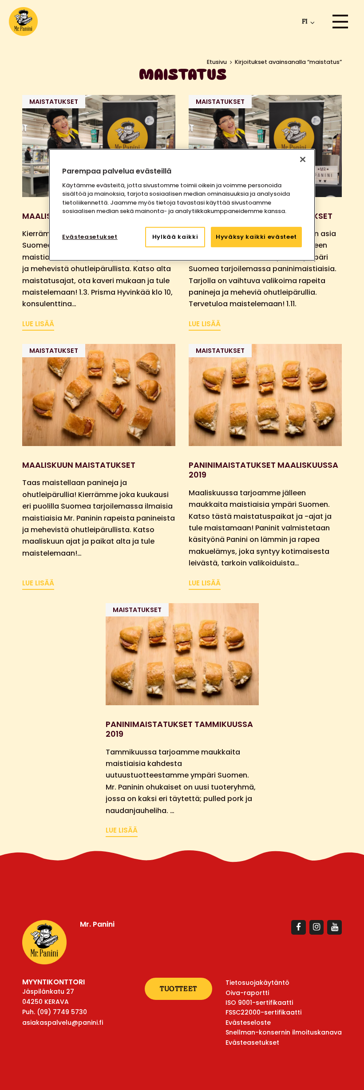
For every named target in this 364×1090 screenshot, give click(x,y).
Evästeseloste (248, 1022)
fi (305, 21)
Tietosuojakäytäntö (257, 982)
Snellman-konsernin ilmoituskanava (284, 1032)
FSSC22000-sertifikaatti (263, 1012)
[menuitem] (306, 21)
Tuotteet (178, 988)
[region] (182, 205)
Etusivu (217, 62)
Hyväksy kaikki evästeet (256, 237)
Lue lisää (38, 323)
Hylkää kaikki (175, 237)
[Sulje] (303, 160)
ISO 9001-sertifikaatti (259, 1002)
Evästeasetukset (90, 237)
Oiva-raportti (247, 992)
